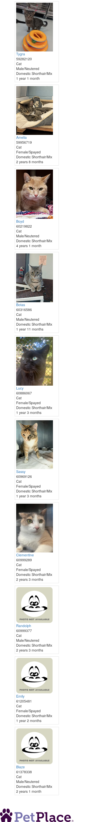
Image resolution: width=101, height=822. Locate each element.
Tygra (20, 53)
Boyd (20, 221)
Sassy (20, 471)
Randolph (23, 625)
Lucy (20, 388)
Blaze (20, 766)
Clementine (25, 554)
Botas (20, 304)
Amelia (21, 137)
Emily (20, 696)
